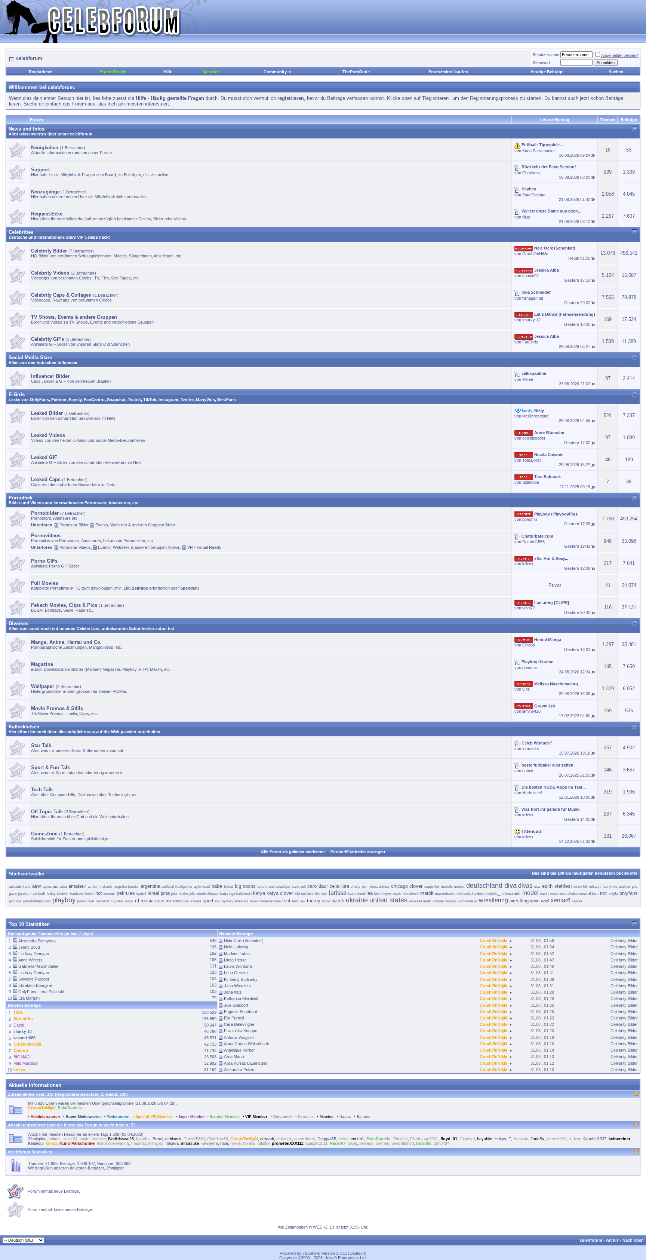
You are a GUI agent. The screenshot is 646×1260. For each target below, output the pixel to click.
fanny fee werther (616, 887)
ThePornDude (356, 72)
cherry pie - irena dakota (370, 887)
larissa (338, 893)
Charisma (531, 173)
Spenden (211, 72)
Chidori (528, 645)
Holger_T (503, 1139)
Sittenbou (530, 482)
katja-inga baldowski (236, 894)
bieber (228, 887)
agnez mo (50, 887)
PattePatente (533, 195)
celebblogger (533, 438)
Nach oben (633, 1240)
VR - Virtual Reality (204, 547)
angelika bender (126, 887)
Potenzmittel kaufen (448, 72)
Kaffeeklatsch (24, 727)
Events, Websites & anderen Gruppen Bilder (135, 525)
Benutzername (546, 54)
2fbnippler (36, 1139)
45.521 (210, 1038)
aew (36, 886)
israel (153, 893)
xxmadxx (530, 748)
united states (388, 900)
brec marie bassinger (274, 887)
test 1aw (298, 901)
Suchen (616, 72)
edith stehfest (557, 886)
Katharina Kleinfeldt (241, 998)
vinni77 (528, 608)
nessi (554, 894)
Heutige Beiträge (546, 72)
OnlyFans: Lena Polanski (41, 992)
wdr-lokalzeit (467, 901)
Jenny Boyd (29, 947)
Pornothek (21, 498)
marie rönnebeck (406, 894)
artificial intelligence (177, 887)
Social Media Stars (30, 357)
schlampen (180, 901)
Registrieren (41, 72)
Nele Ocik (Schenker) (244, 940)
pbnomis (530, 519)
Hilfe (167, 72)
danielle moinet (453, 887)
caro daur (317, 886)
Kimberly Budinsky (241, 979)
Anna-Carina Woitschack (246, 1044)
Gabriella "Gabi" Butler (38, 966)
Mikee (527, 379)
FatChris (530, 342)
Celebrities (21, 232)
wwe (534, 900)
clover (415, 886)
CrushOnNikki (535, 253)
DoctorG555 (533, 541)
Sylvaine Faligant (33, 979)
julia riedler (179, 894)
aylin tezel (202, 887)
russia (147, 900)
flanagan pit (532, 298)
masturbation (445, 894)
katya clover (280, 893)
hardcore (77, 894)
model (530, 893)
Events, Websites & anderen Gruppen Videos (139, 547)
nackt (544, 894)
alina (63, 887)
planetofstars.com (37, 901)
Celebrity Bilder (624, 940)
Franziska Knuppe (240, 1030)
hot (98, 893)
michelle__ (493, 894)
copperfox (432, 887)
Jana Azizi (233, 992)
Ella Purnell (234, 1018)
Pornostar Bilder (73, 525)
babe (217, 886)
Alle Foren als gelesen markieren (293, 851)
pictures (15, 901)
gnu (634, 887)
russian (163, 900)
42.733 (210, 1044)
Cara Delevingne (239, 1024)
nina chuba (568, 894)
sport (208, 900)
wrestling (519, 900)
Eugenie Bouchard (240, 1011)
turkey (313, 900)
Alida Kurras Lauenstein (245, 1063)
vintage (450, 901)
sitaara (196, 901)
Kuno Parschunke (538, 151)
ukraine (357, 900)
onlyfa (613, 894)
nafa (224, 1143)
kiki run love (304, 894)
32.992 (210, 1063)
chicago (399, 886)
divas (525, 886)
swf (218, 901)
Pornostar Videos (75, 547)
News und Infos (26, 129)
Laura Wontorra (238, 966)
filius (526, 217)
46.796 (210, 1031)
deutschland (484, 885)
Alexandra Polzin (239, 1069)
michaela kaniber (470, 894)
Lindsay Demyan (33, 953)
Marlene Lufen (237, 953)
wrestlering (493, 900)
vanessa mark (420, 901)
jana (165, 893)
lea (369, 893)
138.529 (209, 1012)
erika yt (595, 887)
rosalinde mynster (109, 901)
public (81, 901)
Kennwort (541, 62)
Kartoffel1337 (594, 1139)
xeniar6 (560, 900)
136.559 (209, 1018)
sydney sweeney (235, 901)
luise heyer (382, 894)
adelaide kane (20, 887)
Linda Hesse (235, 960)
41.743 (210, 1050)
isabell (141, 894)
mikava (172, 1143)
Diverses (18, 623)
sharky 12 (531, 320)
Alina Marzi (234, 1056)
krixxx (527, 564)
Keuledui (35, 1143)
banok (527, 770)
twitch (338, 900)
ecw (537, 887)
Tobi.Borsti (531, 460)
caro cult (299, 887)
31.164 (210, 1069)
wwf (545, 900)
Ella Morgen (29, 998)
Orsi (526, 689)
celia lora (339, 886)
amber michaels (100, 887)
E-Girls (17, 394)
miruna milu (511, 894)
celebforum (591, 1240)
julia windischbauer (204, 894)
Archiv (612, 1240)
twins (326, 901)
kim (318, 894)
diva (510, 885)
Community (275, 72)
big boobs (245, 886)
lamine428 (531, 711)
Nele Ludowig (236, 947)
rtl (137, 900)
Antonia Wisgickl (238, 1037)
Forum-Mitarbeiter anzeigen (357, 851)
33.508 (210, 1057)
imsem (109, 894)
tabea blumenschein (265, 901)
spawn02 (530, 275)
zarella (577, 901)
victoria (438, 901)
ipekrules (125, 893)
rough (129, 901)
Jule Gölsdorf (236, 1005)
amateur (77, 886)
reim (90, 901)
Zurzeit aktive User (26, 1094)
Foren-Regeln (113, 72)
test (286, 900)
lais (324, 894)
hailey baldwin (57, 894)
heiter (89, 894)
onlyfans (628, 893)
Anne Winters (30, 960)
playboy (64, 900)
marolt (427, 893)
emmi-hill (580, 887)
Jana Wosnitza (237, 986)
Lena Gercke (236, 972)
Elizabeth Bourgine (35, 985)
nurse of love (588, 894)
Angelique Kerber (239, 1050)
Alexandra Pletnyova (37, 941)
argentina (150, 886)
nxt (603, 893)
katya (259, 893)
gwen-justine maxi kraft (27, 894)
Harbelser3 (532, 792)
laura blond (356, 894)
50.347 (210, 1025)
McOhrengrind (535, 416)
